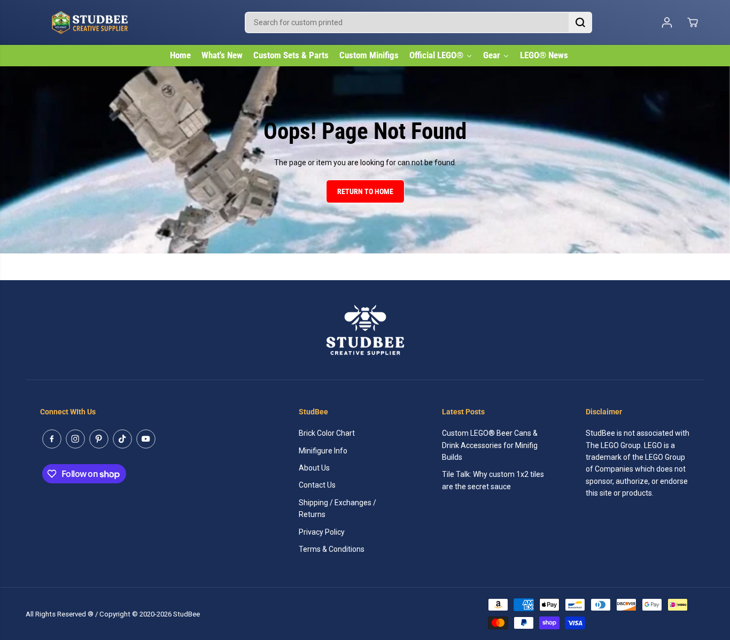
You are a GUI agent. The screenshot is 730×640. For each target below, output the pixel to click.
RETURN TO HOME (365, 191)
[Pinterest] (99, 439)
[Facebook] (52, 439)
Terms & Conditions (331, 549)
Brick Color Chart (327, 433)
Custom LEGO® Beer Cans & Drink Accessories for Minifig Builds (490, 445)
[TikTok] (122, 439)
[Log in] (667, 22)
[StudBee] (116, 22)
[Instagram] (75, 439)
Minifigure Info (323, 450)
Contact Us (317, 485)
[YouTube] (146, 439)
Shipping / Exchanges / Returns (337, 508)
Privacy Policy (322, 532)
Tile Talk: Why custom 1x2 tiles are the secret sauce (493, 480)
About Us (314, 468)
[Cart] (692, 22)
